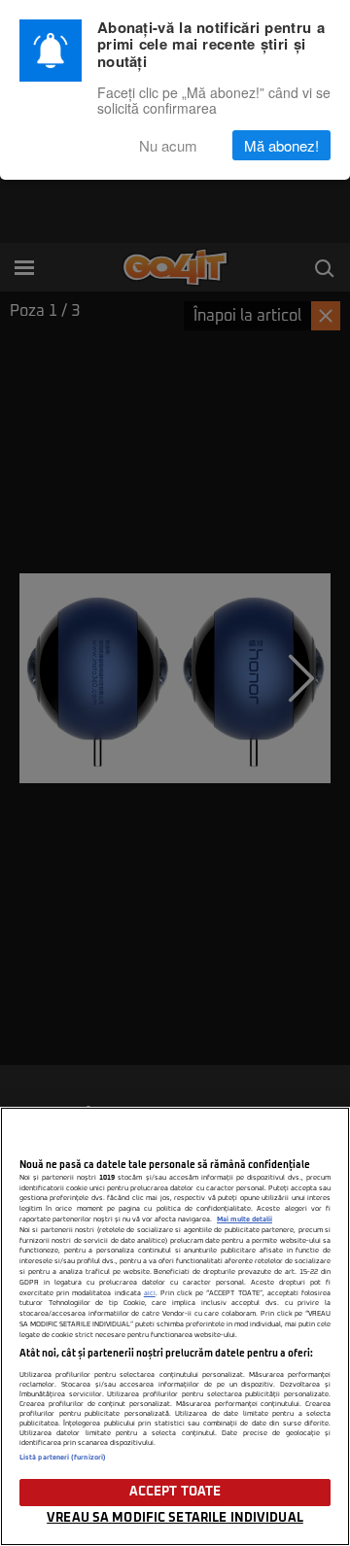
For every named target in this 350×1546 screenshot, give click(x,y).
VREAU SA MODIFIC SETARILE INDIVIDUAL (175, 1518)
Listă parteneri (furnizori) (62, 1457)
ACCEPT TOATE (175, 1492)
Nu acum (168, 145)
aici (150, 1293)
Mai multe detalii (244, 1219)
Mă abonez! (281, 145)
